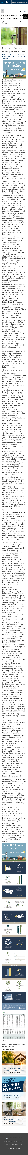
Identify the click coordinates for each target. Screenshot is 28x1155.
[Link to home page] (8, 2)
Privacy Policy (19, 1141)
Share (25, 17)
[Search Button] (25, 11)
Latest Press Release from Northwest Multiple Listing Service (13, 56)
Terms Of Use (8, 1141)
